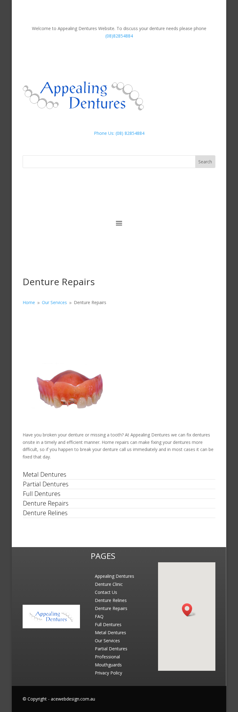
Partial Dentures (45, 484)
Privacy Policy (108, 673)
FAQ (99, 616)
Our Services (107, 640)
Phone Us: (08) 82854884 (119, 133)
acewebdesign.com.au (73, 699)
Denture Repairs (45, 503)
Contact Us (106, 592)
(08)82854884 (119, 36)
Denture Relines (45, 513)
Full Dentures (41, 493)
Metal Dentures (44, 474)
